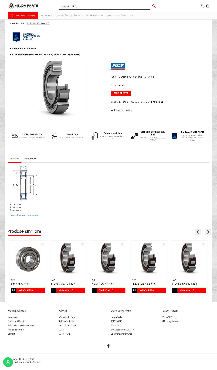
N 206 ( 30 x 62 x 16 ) (184, 283)
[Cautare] (154, 6)
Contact (11, 334)
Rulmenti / (21, 23)
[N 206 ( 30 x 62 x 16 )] (189, 259)
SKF (13, 280)
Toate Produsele (25, 15)
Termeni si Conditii (16, 321)
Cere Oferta (120, 93)
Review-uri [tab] (31, 158)
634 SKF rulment (21, 283)
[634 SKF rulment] (28, 259)
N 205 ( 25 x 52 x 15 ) (144, 283)
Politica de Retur (67, 321)
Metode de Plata (67, 317)
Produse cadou (95, 15)
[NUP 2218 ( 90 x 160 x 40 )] (57, 89)
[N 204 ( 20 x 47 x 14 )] (108, 259)
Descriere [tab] (14, 158)
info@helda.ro (172, 321)
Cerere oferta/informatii (69, 15)
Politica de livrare (16, 330)
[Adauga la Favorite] (42, 244)
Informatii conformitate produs (24, 215)
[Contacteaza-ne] (202, 6)
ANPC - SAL (64, 334)
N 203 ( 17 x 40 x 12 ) (63, 283)
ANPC (62, 330)
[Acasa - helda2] (23, 6)
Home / (11, 23)
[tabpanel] (57, 89)
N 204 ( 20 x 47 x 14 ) (104, 283)
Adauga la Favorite (122, 110)
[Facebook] (108, 346)
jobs (131, 15)
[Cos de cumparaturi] (207, 6)
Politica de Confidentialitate (21, 325)
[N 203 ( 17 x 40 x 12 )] (68, 259)
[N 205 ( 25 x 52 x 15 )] (149, 259)
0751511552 (171, 317)
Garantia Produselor (68, 325)
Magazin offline (116, 15)
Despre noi (46, 15)
